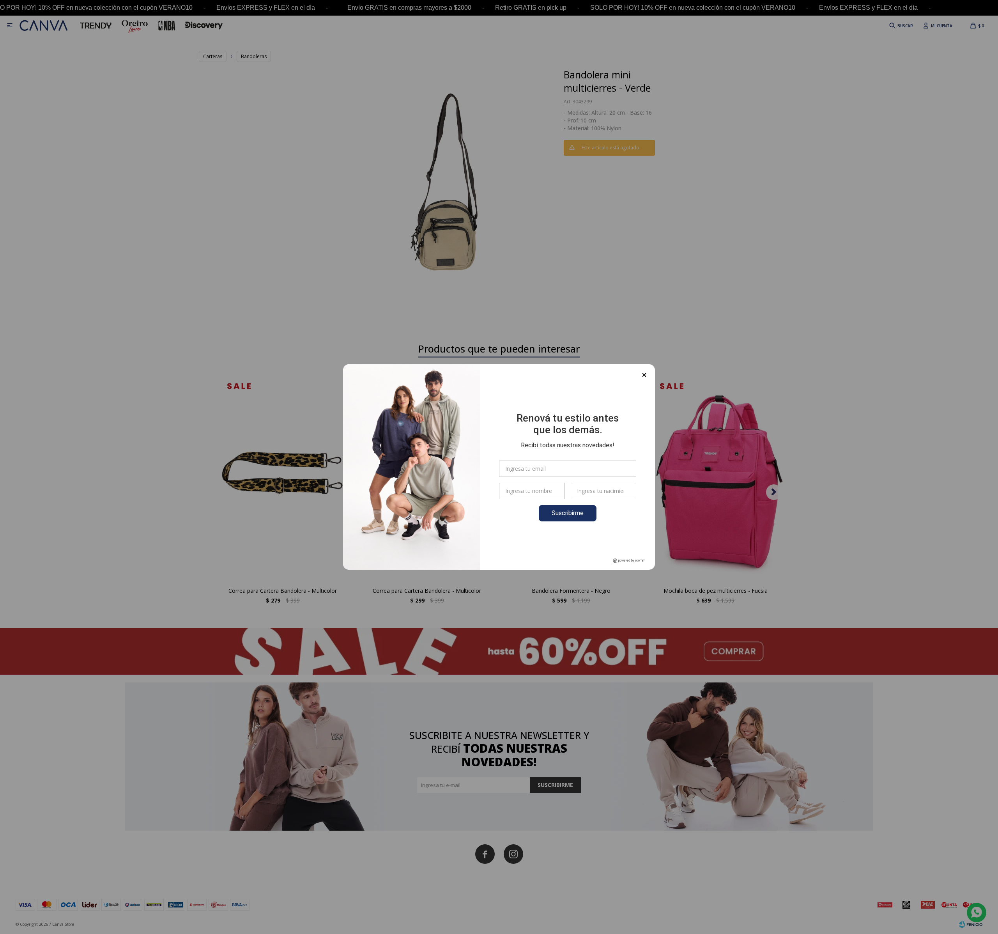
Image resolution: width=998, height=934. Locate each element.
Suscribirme (568, 513)
